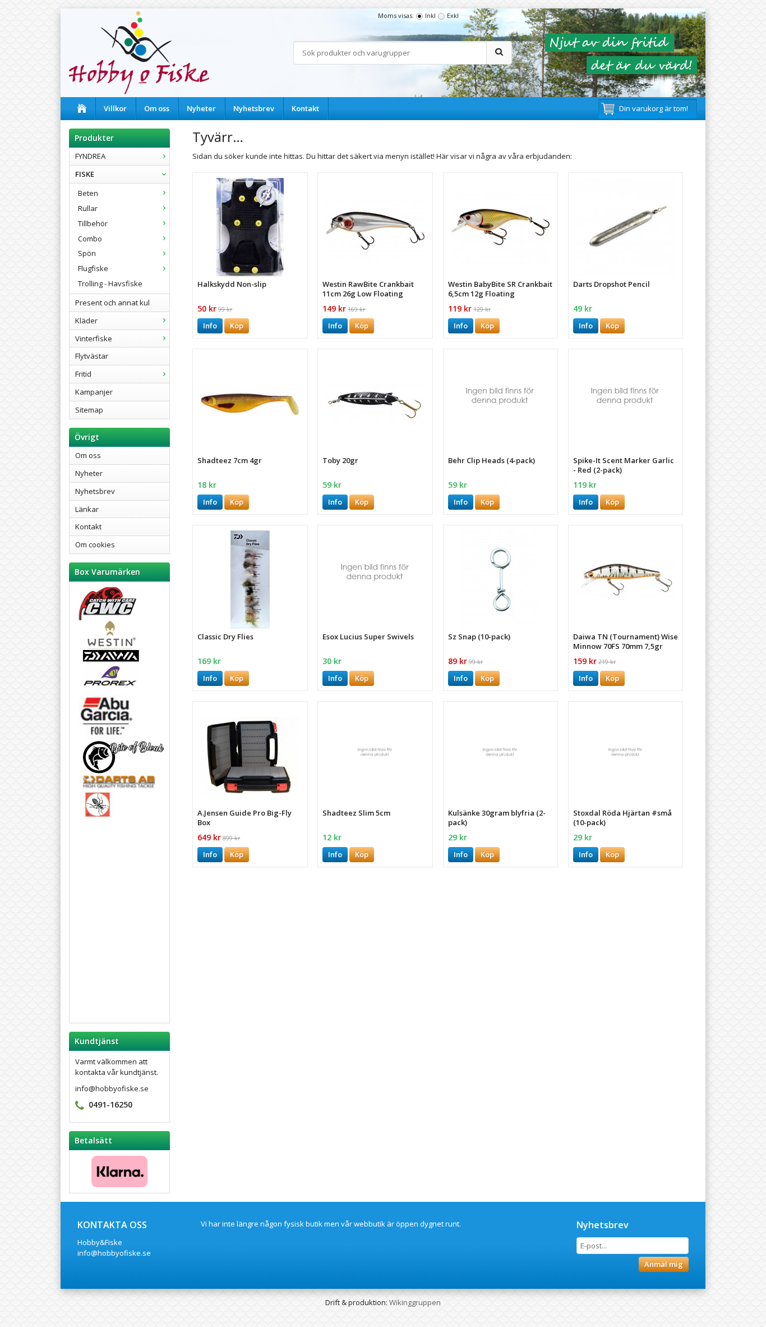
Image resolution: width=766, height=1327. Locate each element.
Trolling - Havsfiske (110, 283)
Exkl (453, 15)
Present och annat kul (112, 303)
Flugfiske (93, 268)
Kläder (86, 320)
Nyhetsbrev (253, 108)
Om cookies (95, 544)
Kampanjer (94, 392)
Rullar (88, 208)
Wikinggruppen (415, 1302)
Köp (236, 326)
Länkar (87, 509)
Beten (88, 193)
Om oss (156, 108)
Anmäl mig (663, 1264)
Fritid (83, 374)
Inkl (430, 15)
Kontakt (305, 108)
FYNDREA (90, 156)
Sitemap (89, 410)
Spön (87, 253)
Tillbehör (93, 223)
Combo (90, 239)
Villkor (115, 108)
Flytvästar (91, 356)
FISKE (84, 174)
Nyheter (201, 108)
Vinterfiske (93, 338)
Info (210, 326)
